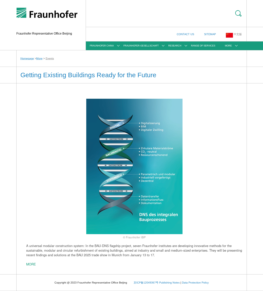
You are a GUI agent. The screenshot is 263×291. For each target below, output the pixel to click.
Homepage (27, 58)
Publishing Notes (169, 282)
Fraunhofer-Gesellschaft (141, 45)
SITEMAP (210, 34)
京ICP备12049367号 (146, 282)
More (228, 45)
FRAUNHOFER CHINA (102, 45)
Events (50, 58)
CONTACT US (185, 34)
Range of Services (203, 45)
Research (174, 45)
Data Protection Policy (195, 282)
